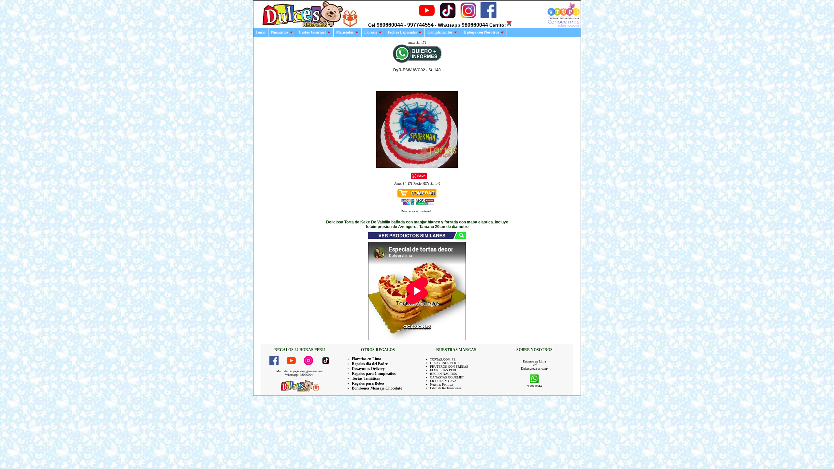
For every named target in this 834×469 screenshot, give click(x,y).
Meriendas (345, 32)
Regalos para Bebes (368, 383)
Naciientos (279, 32)
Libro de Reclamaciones (445, 388)
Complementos (440, 32)
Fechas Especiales (402, 32)
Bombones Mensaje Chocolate (377, 388)
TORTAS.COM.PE (442, 359)
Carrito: (497, 25)
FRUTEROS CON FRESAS (449, 366)
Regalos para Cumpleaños (374, 373)
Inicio (261, 32)
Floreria (370, 32)
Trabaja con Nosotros (481, 32)
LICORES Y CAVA (443, 381)
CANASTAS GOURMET (447, 377)
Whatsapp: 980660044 (299, 375)
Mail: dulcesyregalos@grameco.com (300, 371)
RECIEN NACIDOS (443, 374)
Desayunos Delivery (368, 368)
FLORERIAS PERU (443, 370)
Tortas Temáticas (366, 378)
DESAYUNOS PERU (444, 363)
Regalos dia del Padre (370, 364)
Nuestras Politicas (441, 384)
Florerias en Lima (366, 359)
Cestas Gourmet (312, 32)
